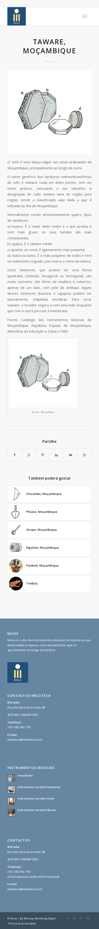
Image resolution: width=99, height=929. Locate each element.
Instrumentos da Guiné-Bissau (37, 810)
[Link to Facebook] (67, 918)
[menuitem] (84, 16)
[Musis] (41, 16)
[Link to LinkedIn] (88, 918)
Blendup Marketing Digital (39, 918)
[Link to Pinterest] (81, 918)
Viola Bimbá (25, 775)
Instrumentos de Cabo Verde (36, 798)
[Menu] (84, 16)
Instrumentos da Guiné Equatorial (39, 787)
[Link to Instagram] (84, 455)
